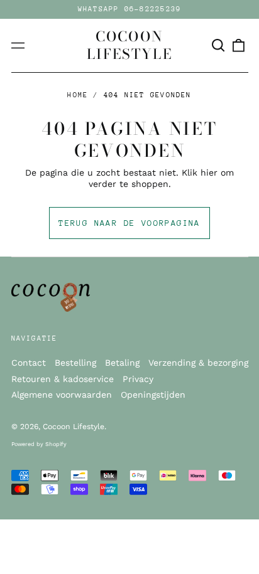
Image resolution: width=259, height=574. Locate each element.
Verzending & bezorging (198, 363)
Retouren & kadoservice (62, 379)
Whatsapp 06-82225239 (130, 9)
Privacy (138, 379)
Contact (28, 363)
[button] (219, 46)
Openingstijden (153, 395)
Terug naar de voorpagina (129, 223)
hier (209, 172)
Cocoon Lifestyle (129, 45)
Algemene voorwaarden (61, 395)
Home (77, 95)
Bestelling (75, 363)
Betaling (122, 363)
